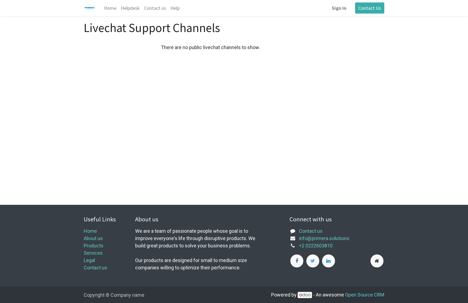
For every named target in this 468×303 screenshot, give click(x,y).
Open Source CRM (364, 295)
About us (93, 238)
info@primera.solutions (324, 238)
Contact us (95, 267)
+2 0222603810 (316, 245)
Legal (89, 260)
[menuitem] (110, 8)
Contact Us (369, 8)
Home (90, 231)
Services (93, 253)
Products (93, 245)
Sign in (339, 8)
